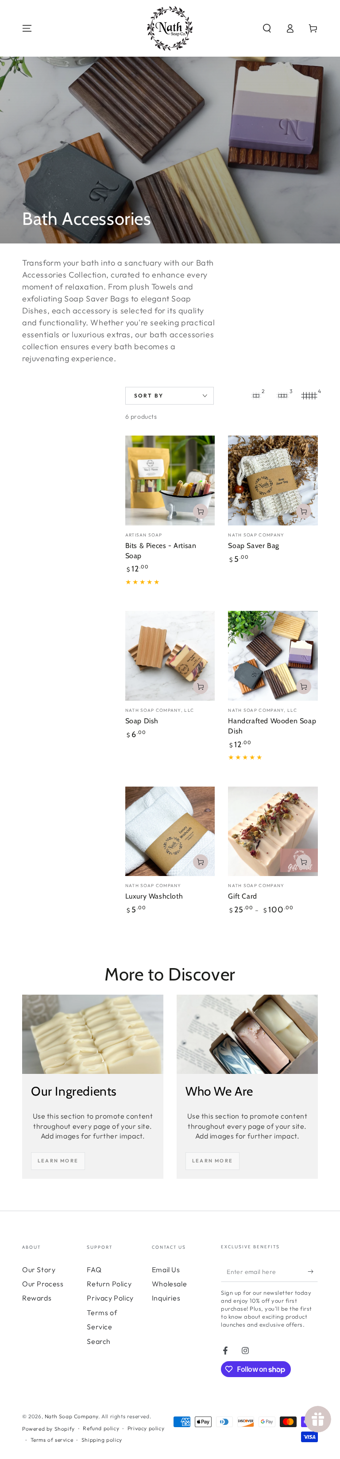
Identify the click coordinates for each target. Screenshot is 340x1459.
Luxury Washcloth (154, 896)
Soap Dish (141, 721)
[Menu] (27, 28)
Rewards (36, 1297)
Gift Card (242, 896)
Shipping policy (101, 1439)
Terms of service (52, 1439)
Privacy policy (146, 1428)
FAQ (94, 1269)
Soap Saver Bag (253, 545)
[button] (266, 28)
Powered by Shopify (48, 1428)
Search (99, 1341)
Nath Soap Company (71, 1416)
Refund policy (101, 1428)
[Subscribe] (313, 1271)
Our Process (43, 1283)
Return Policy (109, 1283)
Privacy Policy (110, 1297)
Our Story (38, 1269)
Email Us (166, 1269)
